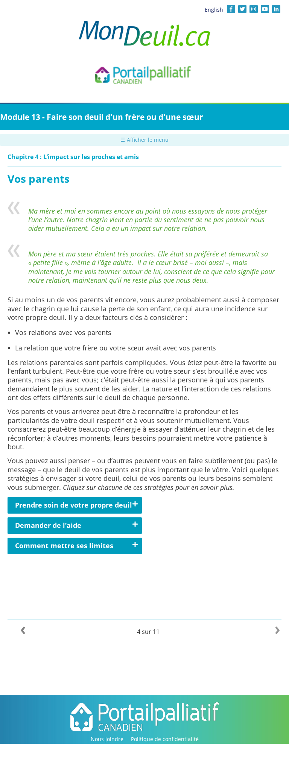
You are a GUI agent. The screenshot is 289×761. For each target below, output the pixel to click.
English (214, 9)
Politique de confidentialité (165, 739)
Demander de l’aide (48, 525)
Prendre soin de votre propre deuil (73, 504)
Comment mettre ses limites (64, 545)
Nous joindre (107, 739)
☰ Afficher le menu (144, 139)
